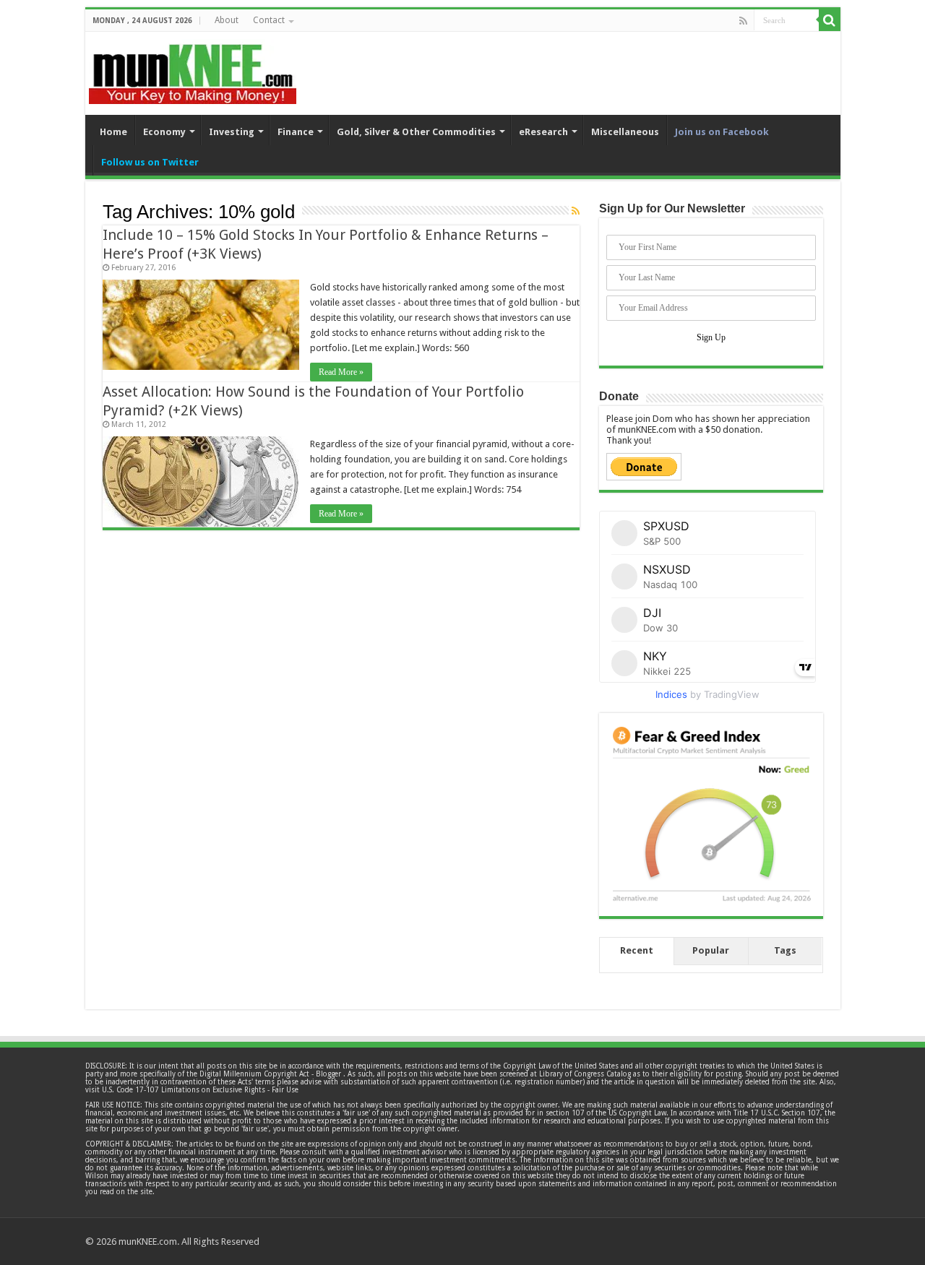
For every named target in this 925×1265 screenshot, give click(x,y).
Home (113, 131)
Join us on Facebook (722, 131)
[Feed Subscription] (576, 211)
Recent (636, 950)
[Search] (829, 20)
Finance (296, 131)
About (226, 20)
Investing (231, 131)
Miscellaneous (625, 131)
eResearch (543, 131)
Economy (164, 131)
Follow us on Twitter (150, 162)
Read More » (341, 372)
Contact (269, 20)
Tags (785, 950)
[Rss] (743, 21)
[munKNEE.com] (192, 68)
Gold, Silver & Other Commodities (416, 131)
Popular (710, 950)
